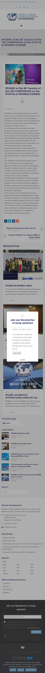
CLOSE (22, 360)
